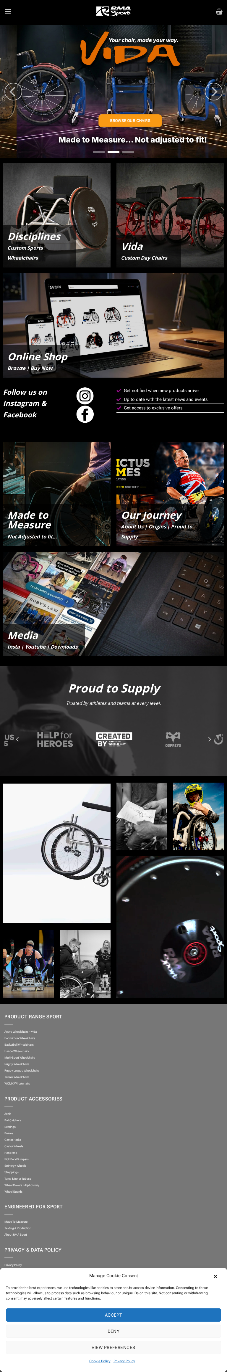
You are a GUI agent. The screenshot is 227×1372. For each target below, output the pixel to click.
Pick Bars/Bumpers (16, 1159)
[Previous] (13, 91)
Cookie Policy (100, 1361)
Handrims (10, 1152)
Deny (114, 1331)
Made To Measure (15, 1221)
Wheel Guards (13, 1191)
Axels (7, 1113)
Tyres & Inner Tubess (17, 1178)
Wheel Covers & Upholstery (21, 1185)
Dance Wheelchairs (16, 1051)
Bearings (10, 1126)
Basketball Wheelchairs (19, 1044)
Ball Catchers (12, 1120)
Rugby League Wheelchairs (21, 1070)
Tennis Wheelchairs (16, 1077)
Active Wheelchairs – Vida (20, 1031)
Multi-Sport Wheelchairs (19, 1057)
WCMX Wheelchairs (17, 1083)
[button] (218, 1276)
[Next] (214, 91)
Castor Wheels (13, 1146)
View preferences (113, 1347)
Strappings (11, 1172)
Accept (113, 1315)
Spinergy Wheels (15, 1165)
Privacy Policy (124, 1361)
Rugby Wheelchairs (16, 1064)
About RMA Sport (15, 1234)
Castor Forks (12, 1139)
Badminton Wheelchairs (19, 1038)
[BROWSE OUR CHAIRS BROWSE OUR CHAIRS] (113, 91)
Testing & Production (17, 1228)
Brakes (8, 1133)
